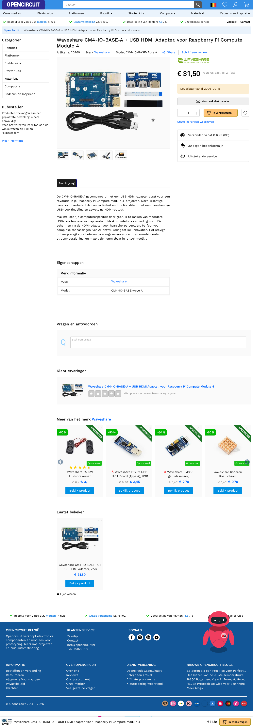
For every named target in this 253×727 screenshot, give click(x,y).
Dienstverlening (141, 665)
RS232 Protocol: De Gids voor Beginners (216, 684)
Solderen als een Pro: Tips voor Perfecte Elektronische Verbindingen (217, 670)
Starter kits (136, 13)
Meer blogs (195, 688)
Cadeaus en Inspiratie (235, 13)
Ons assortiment (78, 679)
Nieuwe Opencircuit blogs (210, 665)
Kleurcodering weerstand (144, 684)
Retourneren (15, 675)
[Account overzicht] (232, 5)
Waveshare (119, 281)
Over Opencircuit (81, 665)
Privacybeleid (15, 684)
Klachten (12, 688)
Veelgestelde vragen (80, 688)
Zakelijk (231, 21)
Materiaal (197, 13)
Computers (167, 13)
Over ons (72, 670)
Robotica (106, 13)
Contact (245, 21)
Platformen (76, 13)
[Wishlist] (221, 5)
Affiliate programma (140, 679)
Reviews (72, 675)
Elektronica (45, 13)
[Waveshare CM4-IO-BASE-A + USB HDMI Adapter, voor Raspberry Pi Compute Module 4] (63, 155)
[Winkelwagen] (243, 5)
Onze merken (12, 13)
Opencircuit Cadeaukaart (144, 670)
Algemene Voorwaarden (23, 679)
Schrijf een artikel (139, 675)
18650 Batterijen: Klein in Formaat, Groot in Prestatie (217, 679)
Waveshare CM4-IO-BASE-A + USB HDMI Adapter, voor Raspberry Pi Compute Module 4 (151, 386)
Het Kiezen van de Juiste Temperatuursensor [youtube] (217, 675)
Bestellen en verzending (23, 670)
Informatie (15, 665)
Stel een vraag (81, 339)
